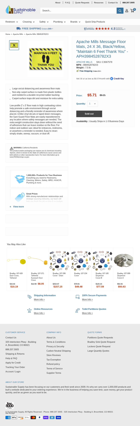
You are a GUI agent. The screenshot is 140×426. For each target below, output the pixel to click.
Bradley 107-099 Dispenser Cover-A (123, 275)
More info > (39, 299)
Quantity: (81, 104)
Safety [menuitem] (42, 22)
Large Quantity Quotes (98, 351)
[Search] (120, 11)
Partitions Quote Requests (100, 337)
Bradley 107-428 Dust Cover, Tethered (16, 275)
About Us (51, 337)
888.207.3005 (12, 349)
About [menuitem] (57, 3)
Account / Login (13, 371)
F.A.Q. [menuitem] (67, 3)
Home (7, 34)
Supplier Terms (53, 373)
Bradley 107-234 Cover (80, 274)
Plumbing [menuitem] (58, 22)
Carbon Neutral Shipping (58, 351)
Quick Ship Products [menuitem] (95, 22)
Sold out (89, 114)
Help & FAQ (11, 358)
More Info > (87, 299)
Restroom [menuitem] (10, 22)
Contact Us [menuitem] (113, 3)
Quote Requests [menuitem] (82, 3)
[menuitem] (128, 3)
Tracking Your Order (15, 367)
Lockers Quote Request (99, 346)
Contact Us (10, 337)
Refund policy (53, 364)
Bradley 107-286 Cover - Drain (59, 274)
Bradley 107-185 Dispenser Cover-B (102, 275)
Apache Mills (18, 34)
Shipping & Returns (14, 354)
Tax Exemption (53, 360)
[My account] (126, 10)
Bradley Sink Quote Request (101, 342)
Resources (98, 3)
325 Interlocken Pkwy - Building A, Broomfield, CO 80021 (20, 343)
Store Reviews (53, 355)
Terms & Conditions (55, 342)
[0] (132, 10)
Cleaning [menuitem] (27, 22)
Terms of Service (54, 368)
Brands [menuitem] (73, 22)
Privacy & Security (55, 346)
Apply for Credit (13, 363)
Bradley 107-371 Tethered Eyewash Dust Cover (37, 276)
